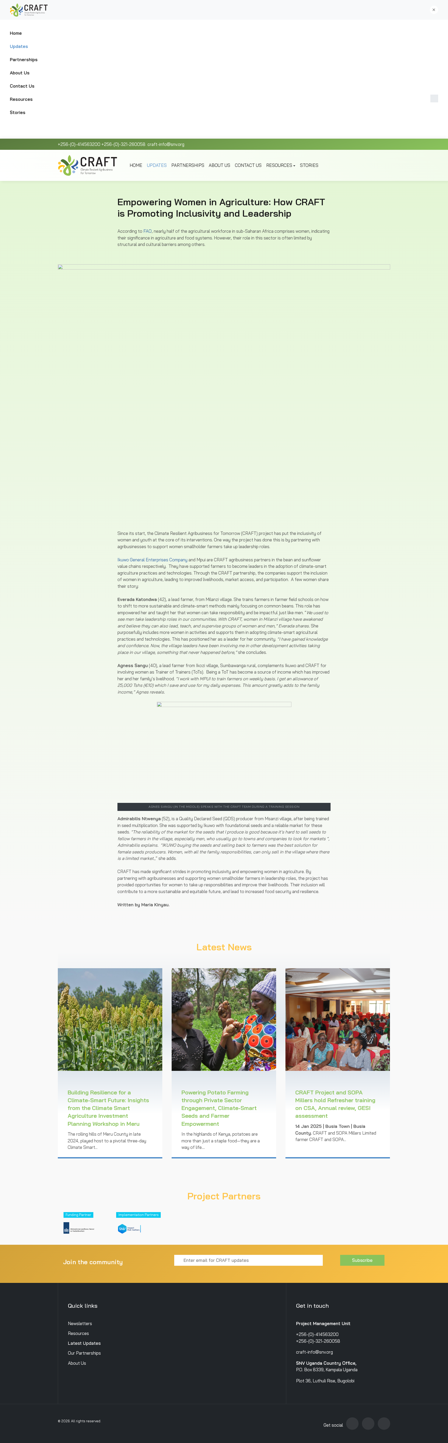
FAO (147, 231)
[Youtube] (368, 1423)
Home (16, 33)
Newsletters (80, 1323)
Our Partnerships (84, 1353)
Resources (78, 1333)
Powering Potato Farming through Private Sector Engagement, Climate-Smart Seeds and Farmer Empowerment (219, 1108)
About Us (20, 72)
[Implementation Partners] (129, 1226)
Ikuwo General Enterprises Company (152, 559)
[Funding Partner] (82, 1226)
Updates (19, 46)
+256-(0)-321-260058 (123, 144)
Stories (17, 112)
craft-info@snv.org (165, 144)
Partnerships (24, 59)
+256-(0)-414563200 (79, 144)
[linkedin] (384, 1423)
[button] (434, 10)
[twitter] (352, 1423)
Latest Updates (84, 1343)
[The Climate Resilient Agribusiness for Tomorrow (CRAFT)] (30, 10)
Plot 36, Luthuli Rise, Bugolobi (325, 1380)
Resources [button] (21, 99)
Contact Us (22, 86)
